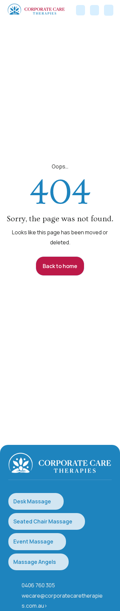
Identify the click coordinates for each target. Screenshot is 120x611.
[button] (108, 10)
